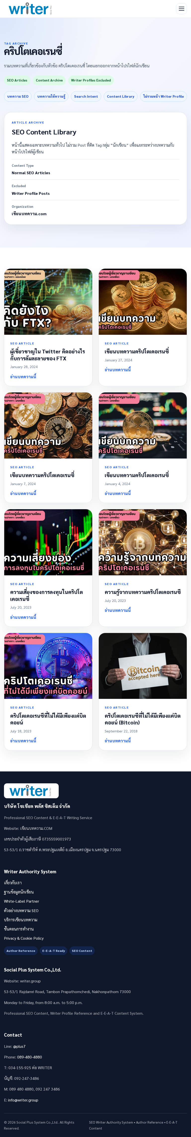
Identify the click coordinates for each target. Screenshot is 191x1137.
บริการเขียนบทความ (20, 919)
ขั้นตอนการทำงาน (19, 928)
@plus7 (19, 1046)
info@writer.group (23, 1099)
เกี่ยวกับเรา (13, 882)
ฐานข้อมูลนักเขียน (19, 891)
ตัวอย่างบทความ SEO (21, 910)
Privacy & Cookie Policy (24, 938)
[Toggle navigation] (181, 8)
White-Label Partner (21, 901)
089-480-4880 (29, 1056)
